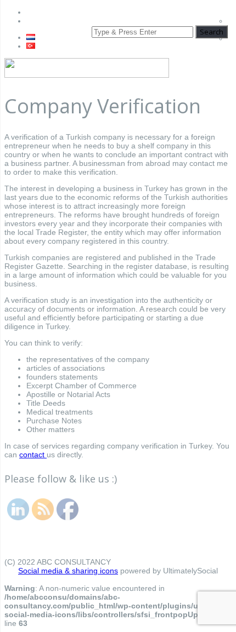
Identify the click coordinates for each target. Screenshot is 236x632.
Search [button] (211, 32)
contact (33, 454)
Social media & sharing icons (68, 570)
